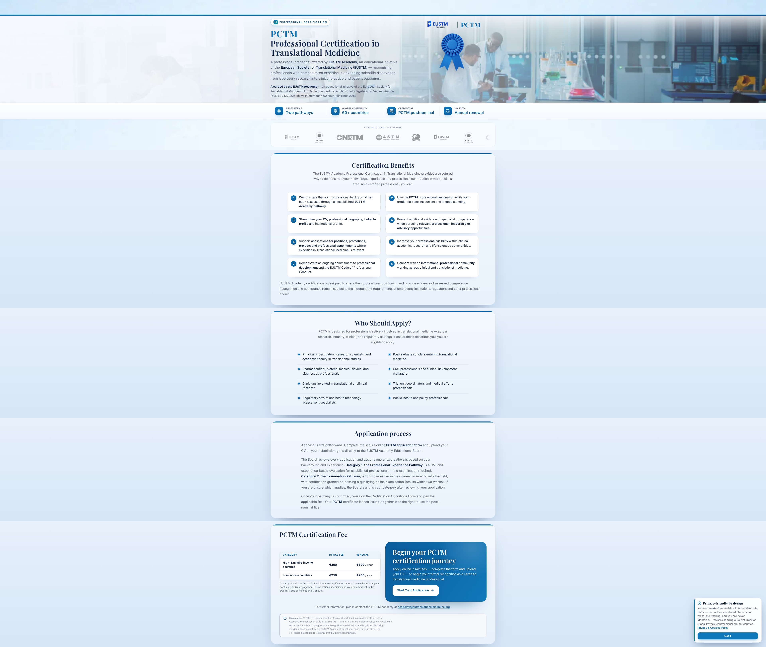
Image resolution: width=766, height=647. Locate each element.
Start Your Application (413, 590)
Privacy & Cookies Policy (713, 627)
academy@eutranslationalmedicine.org (424, 606)
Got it (727, 635)
